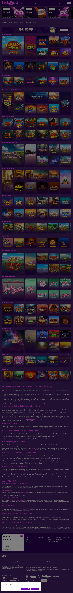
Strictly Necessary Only (26, 588)
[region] (21, 586)
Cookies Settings (8, 588)
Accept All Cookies (35, 588)
